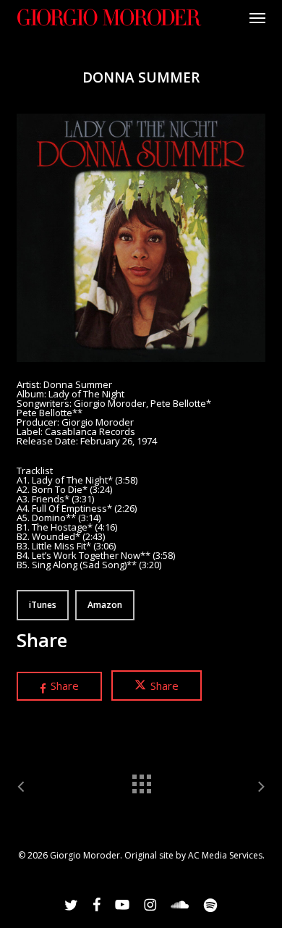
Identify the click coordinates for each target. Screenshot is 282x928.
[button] (257, 17)
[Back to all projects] (141, 780)
